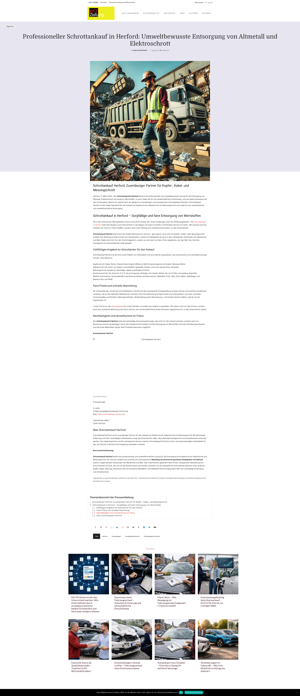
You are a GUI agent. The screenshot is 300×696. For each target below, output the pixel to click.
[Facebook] (95, 527)
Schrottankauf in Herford (152, 536)
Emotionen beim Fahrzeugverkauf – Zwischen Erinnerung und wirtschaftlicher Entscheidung (127, 603)
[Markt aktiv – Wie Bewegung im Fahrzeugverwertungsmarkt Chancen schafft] (175, 574)
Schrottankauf (117, 306)
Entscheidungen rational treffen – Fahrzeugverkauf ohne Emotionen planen (128, 665)
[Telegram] (144, 527)
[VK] (149, 527)
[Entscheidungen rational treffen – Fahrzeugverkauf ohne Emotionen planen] (132, 639)
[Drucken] (133, 527)
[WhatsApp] (111, 527)
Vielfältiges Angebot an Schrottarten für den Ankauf (119, 507)
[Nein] (297, 692)
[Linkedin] (117, 527)
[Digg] (154, 527)
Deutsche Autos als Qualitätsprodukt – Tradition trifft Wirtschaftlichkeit (81, 666)
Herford (104, 536)
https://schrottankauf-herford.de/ (111, 414)
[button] (208, 3)
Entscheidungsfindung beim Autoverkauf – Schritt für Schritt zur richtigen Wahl (212, 601)
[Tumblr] (138, 527)
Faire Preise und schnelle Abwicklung (113, 510)
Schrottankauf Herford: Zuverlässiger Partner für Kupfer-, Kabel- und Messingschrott (129, 502)
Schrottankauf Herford (132, 536)
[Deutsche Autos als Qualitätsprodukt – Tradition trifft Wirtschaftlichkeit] (88, 639)
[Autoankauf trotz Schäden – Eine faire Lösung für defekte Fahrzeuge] (175, 639)
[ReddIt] (122, 527)
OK (181, 692)
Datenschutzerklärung (194, 692)
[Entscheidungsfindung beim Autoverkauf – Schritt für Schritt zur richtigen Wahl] (218, 574)
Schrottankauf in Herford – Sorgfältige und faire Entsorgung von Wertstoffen (126, 505)
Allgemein (10, 26)
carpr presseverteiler (140, 50)
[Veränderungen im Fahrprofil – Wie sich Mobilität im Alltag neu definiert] (218, 639)
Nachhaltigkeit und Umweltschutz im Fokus (116, 513)
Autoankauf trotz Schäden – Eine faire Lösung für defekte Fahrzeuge (171, 665)
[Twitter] (100, 527)
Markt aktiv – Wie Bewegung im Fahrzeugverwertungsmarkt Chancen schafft (172, 601)
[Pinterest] (106, 527)
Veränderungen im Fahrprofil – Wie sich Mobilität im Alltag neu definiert (213, 666)
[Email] (127, 527)
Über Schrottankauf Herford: (109, 515)
